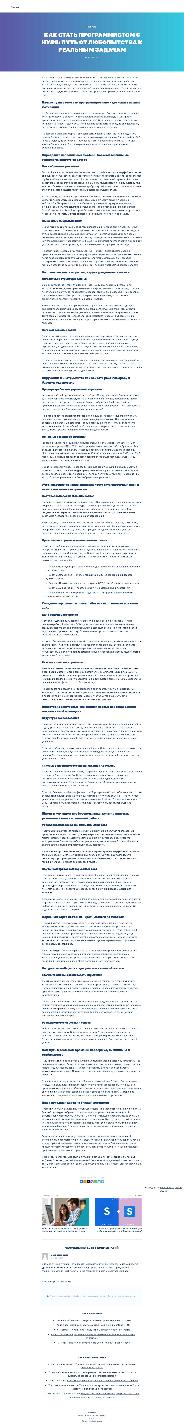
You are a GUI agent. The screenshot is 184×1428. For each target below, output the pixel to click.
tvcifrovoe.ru (167, 1187)
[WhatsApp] (95, 1181)
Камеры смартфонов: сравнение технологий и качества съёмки (102, 1380)
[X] (88, 1181)
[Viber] (92, 1181)
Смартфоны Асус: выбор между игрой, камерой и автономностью (93, 1329)
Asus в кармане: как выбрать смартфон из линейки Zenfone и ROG (93, 1325)
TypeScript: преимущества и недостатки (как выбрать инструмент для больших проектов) (119, 1229)
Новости (92, 27)
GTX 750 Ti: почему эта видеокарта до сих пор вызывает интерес (93, 1342)
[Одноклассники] (84, 1181)
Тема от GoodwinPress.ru (92, 1421)
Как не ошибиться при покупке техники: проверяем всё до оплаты (93, 1320)
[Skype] (99, 1181)
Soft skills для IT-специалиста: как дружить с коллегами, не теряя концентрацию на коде (64, 1229)
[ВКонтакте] (81, 1181)
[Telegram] (102, 1181)
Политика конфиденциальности (121, 1296)
